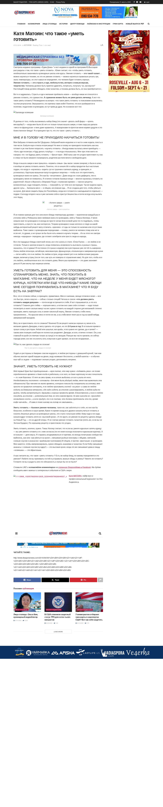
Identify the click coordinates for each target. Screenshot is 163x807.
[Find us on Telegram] (137, 2)
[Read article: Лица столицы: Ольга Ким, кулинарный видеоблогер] (27, 602)
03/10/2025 (80, 623)
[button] (54, 12)
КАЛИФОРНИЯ (34, 23)
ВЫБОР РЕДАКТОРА (20, 2)
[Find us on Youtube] (140, 2)
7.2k (56, 623)
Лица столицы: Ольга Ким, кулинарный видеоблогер (25, 615)
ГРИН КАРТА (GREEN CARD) (38, 2)
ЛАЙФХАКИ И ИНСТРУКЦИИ (98, 23)
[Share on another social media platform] (100, 580)
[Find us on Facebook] (134, 2)
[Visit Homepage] (24, 12)
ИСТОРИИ (63, 23)
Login (147, 2)
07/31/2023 (18, 620)
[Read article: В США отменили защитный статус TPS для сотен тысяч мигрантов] (58, 602)
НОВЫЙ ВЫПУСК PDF (135, 23)
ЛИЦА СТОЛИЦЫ (50, 23)
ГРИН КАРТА (118, 23)
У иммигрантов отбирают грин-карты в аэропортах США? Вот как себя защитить (89, 617)
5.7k (87, 623)
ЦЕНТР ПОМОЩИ (77, 23)
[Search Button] (149, 24)
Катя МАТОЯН (75, 475)
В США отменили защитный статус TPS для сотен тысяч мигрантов (58, 617)
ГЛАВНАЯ (21, 23)
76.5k (26, 620)
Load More (58, 631)
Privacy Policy (60, 2)
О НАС (52, 2)
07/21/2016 (17, 45)
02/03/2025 (49, 623)
